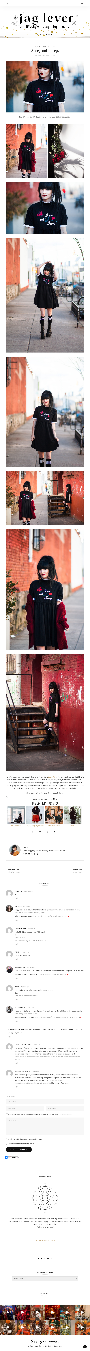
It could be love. (16, 826)
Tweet (43, 832)
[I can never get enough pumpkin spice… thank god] (52, 1312)
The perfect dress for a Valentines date (51, 916)
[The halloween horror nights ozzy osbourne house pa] (22, 1312)
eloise (17, 906)
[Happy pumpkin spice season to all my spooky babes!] (7, 1327)
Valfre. (72, 826)
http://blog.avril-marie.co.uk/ (26, 1013)
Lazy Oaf (51, 777)
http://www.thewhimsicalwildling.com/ (30, 912)
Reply (16, 898)
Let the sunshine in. (54, 826)
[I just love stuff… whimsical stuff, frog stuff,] (67, 1327)
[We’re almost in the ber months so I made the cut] (52, 1327)
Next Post (77, 871)
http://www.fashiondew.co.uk (26, 995)
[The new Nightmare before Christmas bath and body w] (82, 1327)
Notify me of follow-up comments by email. (25, 1139)
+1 (57, 832)
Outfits (51, 46)
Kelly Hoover (20, 928)
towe (17, 952)
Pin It (50, 832)
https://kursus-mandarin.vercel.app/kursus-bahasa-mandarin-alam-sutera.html (46, 1056)
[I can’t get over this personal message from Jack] (7, 1312)
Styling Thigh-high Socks (35, 826)
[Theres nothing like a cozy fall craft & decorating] (22, 1327)
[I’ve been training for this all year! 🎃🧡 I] (82, 1312)
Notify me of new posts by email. (21, 1143)
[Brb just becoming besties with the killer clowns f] (67, 1312)
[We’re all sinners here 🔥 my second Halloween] (37, 1312)
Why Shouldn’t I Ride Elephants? (53, 974)
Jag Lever (41, 46)
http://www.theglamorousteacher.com (30, 940)
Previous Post (15, 871)
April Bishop (20, 1007)
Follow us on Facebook (45, 1241)
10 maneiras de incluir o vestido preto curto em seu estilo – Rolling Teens (40, 1030)
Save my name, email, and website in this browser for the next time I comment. (40, 1114)
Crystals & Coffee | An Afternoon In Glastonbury (59, 1017)
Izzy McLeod (20, 967)
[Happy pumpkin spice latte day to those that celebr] (37, 1327)
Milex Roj (19, 891)
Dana (17, 987)
